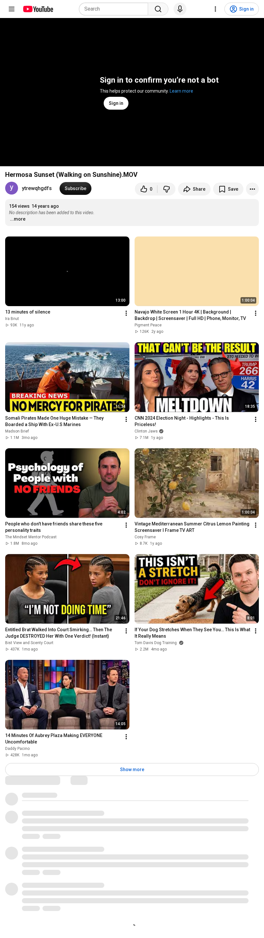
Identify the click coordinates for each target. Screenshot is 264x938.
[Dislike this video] (166, 189)
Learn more (181, 91)
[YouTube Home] (38, 9)
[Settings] (215, 9)
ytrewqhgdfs (37, 188)
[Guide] (11, 9)
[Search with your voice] (180, 9)
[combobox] (115, 9)
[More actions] (252, 189)
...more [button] (17, 219)
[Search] (158, 9)
